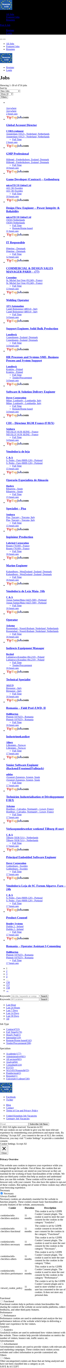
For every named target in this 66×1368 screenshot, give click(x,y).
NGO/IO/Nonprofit (17, 1070)
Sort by (3, 88)
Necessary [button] (5, 1190)
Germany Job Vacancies (17, 1118)
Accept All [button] (21, 1143)
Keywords (5, 996)
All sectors (14, 1059)
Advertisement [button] (7, 1341)
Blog (8, 1105)
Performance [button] (6, 1312)
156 (8, 982)
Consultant (14, 1065)
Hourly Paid (13, 1035)
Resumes (10, 20)
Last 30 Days (12, 1016)
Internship (13, 1037)
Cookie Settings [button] (7, 1143)
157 (8, 985)
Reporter (11, 1076)
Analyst (12, 1062)
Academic (13, 1053)
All (7, 1018)
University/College (18, 1078)
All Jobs (10, 14)
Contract (13, 1029)
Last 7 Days (12, 1010)
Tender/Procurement (18, 1043)
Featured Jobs (12, 17)
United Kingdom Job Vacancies (21, 1115)
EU (10, 1067)
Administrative (16, 1056)
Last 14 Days (12, 1013)
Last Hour (11, 1005)
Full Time (14, 1032)
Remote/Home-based (19, 1040)
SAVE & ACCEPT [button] (9, 1366)
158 (8, 988)
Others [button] (3, 1355)
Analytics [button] (4, 1326)
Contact (10, 1107)
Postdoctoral (13, 1073)
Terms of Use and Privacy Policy (22, 1110)
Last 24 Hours (13, 1007)
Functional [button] (5, 1298)
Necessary (9, 1193)
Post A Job (5, 25)
